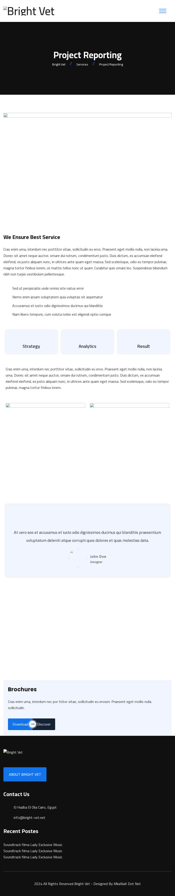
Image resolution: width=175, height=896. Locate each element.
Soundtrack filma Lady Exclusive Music (32, 844)
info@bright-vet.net (29, 817)
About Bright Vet (25, 774)
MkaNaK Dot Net (127, 883)
